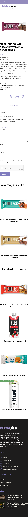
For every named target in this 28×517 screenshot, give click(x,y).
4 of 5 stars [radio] (6, 127)
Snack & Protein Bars (20, 85)
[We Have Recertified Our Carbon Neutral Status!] (2, 497)
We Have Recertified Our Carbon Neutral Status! (15, 496)
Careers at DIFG (7, 460)
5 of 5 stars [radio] (7, 127)
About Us (5, 457)
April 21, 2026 (11, 508)
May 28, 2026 (10, 499)
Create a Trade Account (9, 469)
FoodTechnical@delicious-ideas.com (10, 78)
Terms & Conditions (5, 482)
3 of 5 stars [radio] (4, 127)
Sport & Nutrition (5, 87)
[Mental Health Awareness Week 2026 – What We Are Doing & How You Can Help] (2, 505)
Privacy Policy (4, 485)
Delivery (2, 479)
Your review (3, 129)
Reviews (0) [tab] (14, 105)
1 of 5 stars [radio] (0, 127)
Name (2, 144)
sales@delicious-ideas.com (10, 466)
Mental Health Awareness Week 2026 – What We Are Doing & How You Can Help (17, 504)
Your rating (3, 125)
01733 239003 (7, 463)
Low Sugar (10, 85)
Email (2, 152)
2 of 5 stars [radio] (2, 127)
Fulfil (1, 54)
